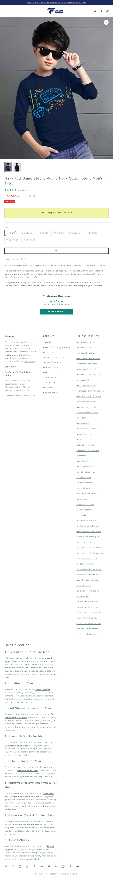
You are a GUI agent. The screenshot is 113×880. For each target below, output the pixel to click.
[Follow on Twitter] (13, 866)
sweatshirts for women (87, 450)
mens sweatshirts (84, 510)
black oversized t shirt (87, 407)
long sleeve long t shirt (87, 591)
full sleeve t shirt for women (89, 553)
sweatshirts (82, 455)
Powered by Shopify (67, 874)
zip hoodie (81, 515)
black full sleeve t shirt (87, 580)
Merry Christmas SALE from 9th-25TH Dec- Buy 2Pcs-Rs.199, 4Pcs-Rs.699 (56, 2)
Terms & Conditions (53, 357)
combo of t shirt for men (88, 612)
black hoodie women (86, 493)
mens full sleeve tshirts (87, 574)
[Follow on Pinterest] (34, 866)
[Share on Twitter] (17, 259)
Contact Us (49, 382)
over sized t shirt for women (90, 391)
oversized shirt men (85, 385)
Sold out (56, 250)
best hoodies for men (86, 520)
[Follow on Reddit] (77, 866)
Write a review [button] (56, 311)
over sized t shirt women (88, 374)
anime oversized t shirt (87, 412)
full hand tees (82, 596)
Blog (45, 372)
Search (47, 342)
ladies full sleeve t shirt (87, 558)
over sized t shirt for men (88, 396)
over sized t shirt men (86, 363)
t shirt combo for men (87, 634)
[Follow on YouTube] (41, 866)
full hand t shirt (83, 585)
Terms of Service (52, 362)
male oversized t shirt (86, 369)
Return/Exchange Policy (56, 347)
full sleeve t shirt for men (88, 547)
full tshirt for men (85, 564)
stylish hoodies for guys (87, 536)
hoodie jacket (82, 499)
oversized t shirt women (88, 358)
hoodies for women (85, 445)
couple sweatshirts (85, 482)
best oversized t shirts (87, 428)
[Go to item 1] (8, 167)
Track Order (49, 377)
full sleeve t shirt (84, 542)
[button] (10, 190)
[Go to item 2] (17, 167)
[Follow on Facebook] (6, 866)
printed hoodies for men (88, 526)
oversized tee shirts (85, 342)
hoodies (80, 439)
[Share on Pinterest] (21, 259)
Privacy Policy (50, 352)
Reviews (47, 387)
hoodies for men (84, 434)
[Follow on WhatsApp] (63, 866)
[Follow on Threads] (27, 866)
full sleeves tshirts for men (89, 569)
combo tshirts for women (88, 623)
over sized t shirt (84, 347)
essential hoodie (84, 488)
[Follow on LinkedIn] (56, 866)
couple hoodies (83, 477)
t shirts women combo (87, 628)
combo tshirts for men (87, 607)
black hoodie (82, 461)
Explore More (50, 392)
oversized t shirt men (86, 353)
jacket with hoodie (85, 504)
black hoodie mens (85, 472)
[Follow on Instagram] (20, 866)
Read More (29, 361)
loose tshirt (81, 418)
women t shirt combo (87, 618)
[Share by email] (25, 259)
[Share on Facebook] (14, 259)
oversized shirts (84, 380)
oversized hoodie (84, 466)
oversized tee (82, 423)
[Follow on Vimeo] (49, 866)
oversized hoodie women (88, 531)
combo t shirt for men (87, 601)
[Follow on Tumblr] (70, 866)
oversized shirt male (86, 401)
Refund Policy (50, 367)
